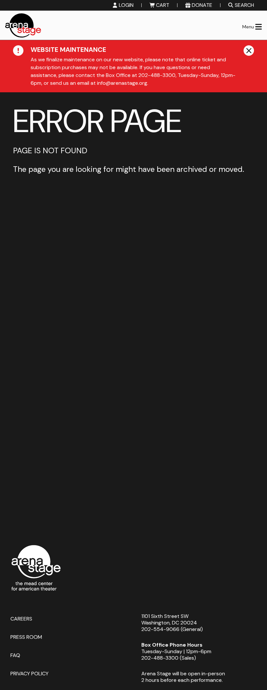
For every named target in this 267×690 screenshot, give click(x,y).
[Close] (249, 50)
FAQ (15, 655)
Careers (21, 618)
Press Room (26, 637)
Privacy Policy (29, 673)
